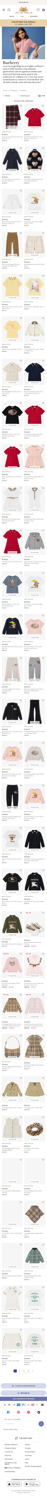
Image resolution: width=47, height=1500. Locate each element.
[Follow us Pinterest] (28, 1413)
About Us (8, 1455)
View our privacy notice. (10, 1429)
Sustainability (10, 1472)
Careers (28, 1448)
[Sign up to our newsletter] (41, 1423)
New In (12, 16)
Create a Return (10, 1448)
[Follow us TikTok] (38, 1413)
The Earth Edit (25, 1438)
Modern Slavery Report (33, 1466)
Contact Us (9, 1452)
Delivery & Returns (11, 1444)
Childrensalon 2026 (28, 1491)
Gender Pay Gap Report (11, 1463)
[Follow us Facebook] (8, 1413)
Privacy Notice (30, 1452)
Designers (34, 16)
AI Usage (28, 1455)
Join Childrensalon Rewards (24, 1399)
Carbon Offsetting (12, 1468)
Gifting (27, 1444)
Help (26, 1463)
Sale (22, 16)
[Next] (32, 1371)
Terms (27, 1459)
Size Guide (8, 1459)
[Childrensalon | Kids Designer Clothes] (23, 9)
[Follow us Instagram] (18, 1413)
